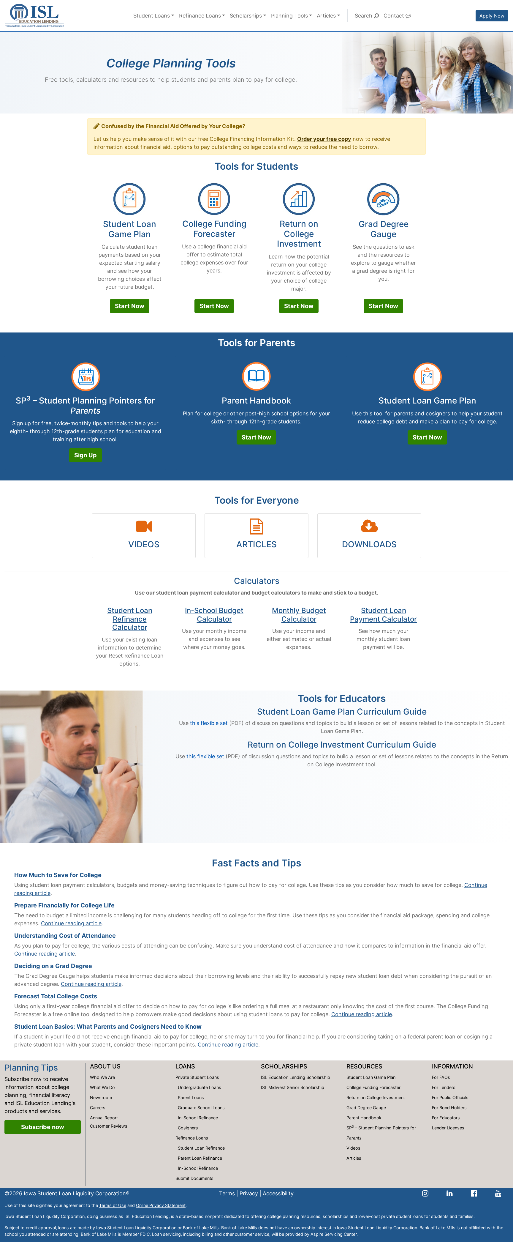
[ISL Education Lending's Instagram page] (425, 1193)
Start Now (129, 306)
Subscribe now (42, 1127)
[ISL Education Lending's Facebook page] (474, 1193)
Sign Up (85, 455)
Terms (227, 1193)
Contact (395, 15)
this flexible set (209, 723)
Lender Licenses (448, 1127)
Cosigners (188, 1127)
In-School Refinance (198, 1117)
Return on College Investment (299, 234)
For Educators (446, 1117)
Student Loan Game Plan (129, 229)
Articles (326, 15)
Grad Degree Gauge (383, 229)
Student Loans (151, 15)
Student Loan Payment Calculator (383, 614)
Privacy (249, 1193)
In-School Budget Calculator (214, 614)
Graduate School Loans (201, 1107)
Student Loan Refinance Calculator (129, 619)
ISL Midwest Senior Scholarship (292, 1087)
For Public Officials (450, 1097)
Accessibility (278, 1193)
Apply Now (491, 16)
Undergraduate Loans (199, 1087)
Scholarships (246, 15)
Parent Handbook (256, 400)
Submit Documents (194, 1178)
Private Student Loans (197, 1077)
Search (364, 15)
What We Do (102, 1087)
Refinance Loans (200, 15)
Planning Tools (289, 15)
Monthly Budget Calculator (299, 614)
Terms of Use (112, 1205)
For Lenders (443, 1087)
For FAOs (441, 1077)
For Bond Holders (449, 1107)
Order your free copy (324, 139)
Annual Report (104, 1117)
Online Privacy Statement (161, 1205)
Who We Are (102, 1077)
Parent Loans (191, 1097)
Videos (353, 1147)
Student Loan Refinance (201, 1147)
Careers (97, 1107)
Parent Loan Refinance (200, 1158)
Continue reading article (71, 923)
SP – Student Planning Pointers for (85, 405)
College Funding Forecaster (214, 229)
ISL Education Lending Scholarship (295, 1077)
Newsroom (101, 1097)
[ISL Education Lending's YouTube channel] (498, 1193)
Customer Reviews (108, 1125)
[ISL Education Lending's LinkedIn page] (449, 1193)
